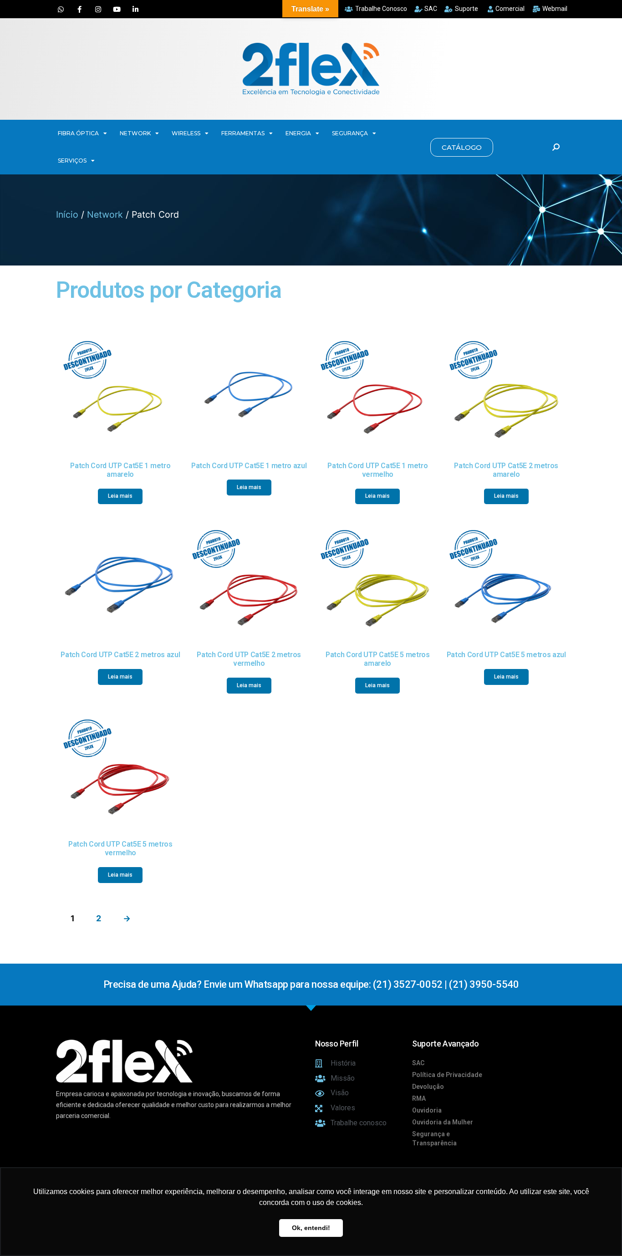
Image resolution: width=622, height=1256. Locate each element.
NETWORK (135, 133)
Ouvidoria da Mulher (442, 1122)
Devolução (428, 1086)
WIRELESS (186, 133)
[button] (461, 147)
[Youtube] (116, 9)
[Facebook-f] (79, 9)
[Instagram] (98, 9)
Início (67, 214)
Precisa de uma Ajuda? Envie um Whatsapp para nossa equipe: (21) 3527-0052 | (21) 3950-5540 (311, 984)
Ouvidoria (427, 1110)
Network (105, 214)
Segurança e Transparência (434, 1138)
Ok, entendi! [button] (311, 1227)
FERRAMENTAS (243, 133)
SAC (418, 1063)
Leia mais (120, 496)
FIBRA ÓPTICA (78, 133)
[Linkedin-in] (135, 9)
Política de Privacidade (447, 1074)
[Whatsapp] (60, 9)
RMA (419, 1098)
